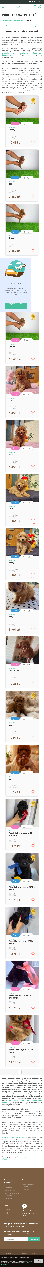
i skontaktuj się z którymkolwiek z (22, 53)
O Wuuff (7, 1210)
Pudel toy (12, 128)
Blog (6, 1213)
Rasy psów (8, 1187)
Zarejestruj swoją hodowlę (28, 1185)
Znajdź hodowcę (10, 1190)
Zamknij (38, 1261)
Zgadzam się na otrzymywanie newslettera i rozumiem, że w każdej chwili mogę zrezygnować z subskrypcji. (22, 1233)
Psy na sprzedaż (18, 20)
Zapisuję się (34, 1239)
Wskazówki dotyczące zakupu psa (12, 1194)
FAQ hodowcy (27, 1189)
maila (24, 1215)
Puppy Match (9, 1198)
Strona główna (7, 20)
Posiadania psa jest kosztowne (13, 1137)
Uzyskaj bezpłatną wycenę (16, 306)
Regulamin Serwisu (24, 1254)
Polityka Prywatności (35, 1254)
